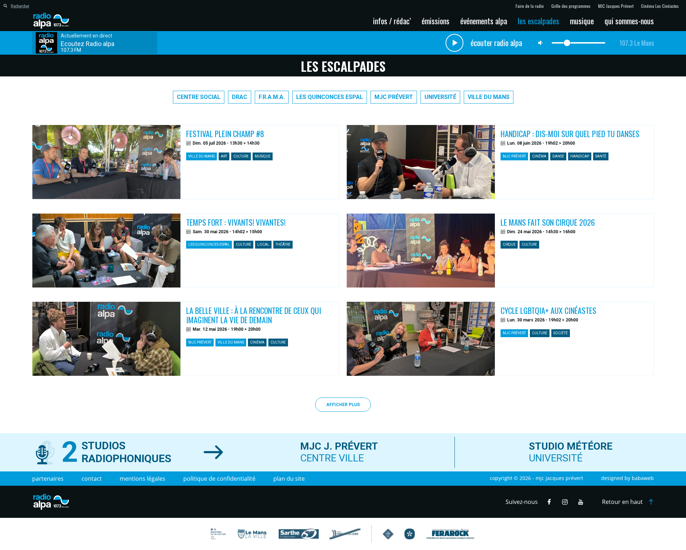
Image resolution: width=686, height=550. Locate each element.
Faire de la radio (530, 6)
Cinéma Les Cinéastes (660, 6)
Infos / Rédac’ (392, 20)
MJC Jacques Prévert (615, 6)
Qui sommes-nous (629, 20)
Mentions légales (142, 478)
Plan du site (289, 478)
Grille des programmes (571, 6)
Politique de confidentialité (219, 478)
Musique (582, 20)
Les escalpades (538, 20)
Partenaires (48, 478)
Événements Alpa (483, 20)
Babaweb (643, 478)
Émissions (435, 20)
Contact (91, 478)
